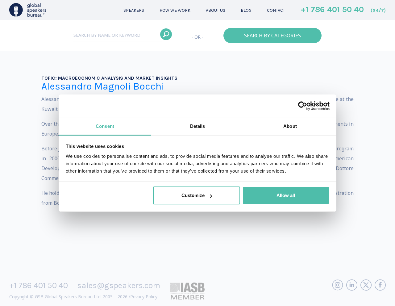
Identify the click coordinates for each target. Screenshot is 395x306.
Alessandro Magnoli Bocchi (102, 86)
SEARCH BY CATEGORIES (272, 35)
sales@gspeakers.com (118, 285)
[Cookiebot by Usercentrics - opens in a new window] (303, 106)
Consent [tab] (105, 126)
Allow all (285, 195)
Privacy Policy (143, 297)
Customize (193, 195)
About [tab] (290, 126)
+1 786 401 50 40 (343, 10)
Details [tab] (197, 126)
